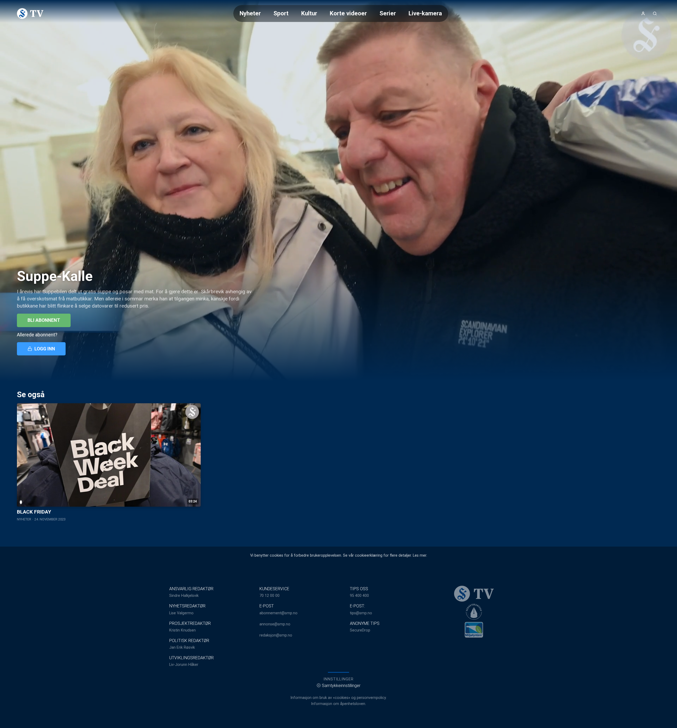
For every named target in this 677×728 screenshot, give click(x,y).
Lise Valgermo (181, 613)
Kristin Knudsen (182, 630)
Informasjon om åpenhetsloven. (338, 704)
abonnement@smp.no (278, 613)
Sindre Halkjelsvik (184, 595)
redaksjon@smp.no (275, 635)
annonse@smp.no (274, 624)
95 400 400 (359, 595)
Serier (387, 13)
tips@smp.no (361, 613)
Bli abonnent (44, 320)
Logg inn (44, 348)
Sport (281, 13)
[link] (30, 13)
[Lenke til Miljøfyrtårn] (474, 630)
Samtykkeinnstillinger (341, 685)
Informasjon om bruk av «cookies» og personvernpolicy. (338, 697)
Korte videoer (348, 13)
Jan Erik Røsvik (182, 647)
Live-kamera (425, 13)
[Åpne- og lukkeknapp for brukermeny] (643, 13)
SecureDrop (360, 630)
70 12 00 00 (269, 595)
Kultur (309, 13)
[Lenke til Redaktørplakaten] (474, 612)
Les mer (419, 555)
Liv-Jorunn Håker (183, 664)
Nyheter (250, 13)
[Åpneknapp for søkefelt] (654, 13)
